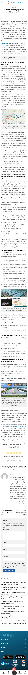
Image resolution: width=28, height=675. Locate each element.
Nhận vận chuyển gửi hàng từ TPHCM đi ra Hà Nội (14, 621)
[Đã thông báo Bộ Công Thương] (5, 663)
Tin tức (14, 7)
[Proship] (14, 635)
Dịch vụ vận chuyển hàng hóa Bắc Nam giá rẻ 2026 (12, 598)
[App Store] (20, 657)
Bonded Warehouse (17, 467)
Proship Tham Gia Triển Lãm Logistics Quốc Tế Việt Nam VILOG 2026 (13, 593)
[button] (2, 2)
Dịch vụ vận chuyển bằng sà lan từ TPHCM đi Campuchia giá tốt (12, 612)
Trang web (6, 556)
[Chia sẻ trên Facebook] (8, 461)
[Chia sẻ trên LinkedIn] (19, 461)
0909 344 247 (22, 438)
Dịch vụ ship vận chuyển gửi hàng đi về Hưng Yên (14, 623)
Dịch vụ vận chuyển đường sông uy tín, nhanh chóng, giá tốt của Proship (12, 607)
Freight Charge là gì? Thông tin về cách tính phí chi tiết (21, 512)
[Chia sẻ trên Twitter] (11, 461)
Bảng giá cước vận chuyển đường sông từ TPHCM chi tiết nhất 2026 (12, 602)
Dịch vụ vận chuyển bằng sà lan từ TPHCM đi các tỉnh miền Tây (14, 617)
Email (5, 549)
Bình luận (6, 529)
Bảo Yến (23, 16)
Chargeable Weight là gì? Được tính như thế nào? (6, 512)
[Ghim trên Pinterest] (16, 461)
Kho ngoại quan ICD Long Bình (15, 426)
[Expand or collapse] (25, 58)
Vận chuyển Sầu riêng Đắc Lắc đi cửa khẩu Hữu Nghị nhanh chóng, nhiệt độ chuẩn (13, 583)
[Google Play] (8, 657)
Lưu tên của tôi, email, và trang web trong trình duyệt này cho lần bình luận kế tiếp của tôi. (14, 566)
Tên (4, 542)
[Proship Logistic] (14, 2)
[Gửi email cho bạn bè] (14, 461)
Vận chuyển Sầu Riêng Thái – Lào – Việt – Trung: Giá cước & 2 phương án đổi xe (13, 588)
